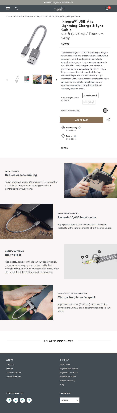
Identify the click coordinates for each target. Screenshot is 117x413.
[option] (31, 45)
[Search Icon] (19, 8)
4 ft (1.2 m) (89, 102)
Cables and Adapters (23, 16)
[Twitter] (15, 400)
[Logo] (59, 8)
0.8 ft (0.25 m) (90, 95)
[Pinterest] (29, 400)
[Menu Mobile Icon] (8, 8)
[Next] (54, 79)
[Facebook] (9, 400)
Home (9, 16)
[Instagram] (22, 400)
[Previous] (9, 79)
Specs (64, 148)
